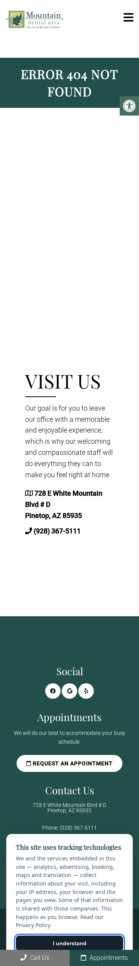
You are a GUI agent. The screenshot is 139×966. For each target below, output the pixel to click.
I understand (69, 943)
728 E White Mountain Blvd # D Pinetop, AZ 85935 (69, 807)
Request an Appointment (72, 763)
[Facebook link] (53, 691)
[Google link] (69, 691)
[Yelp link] (86, 691)
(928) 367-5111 (57, 531)
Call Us (39, 957)
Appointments (108, 957)
